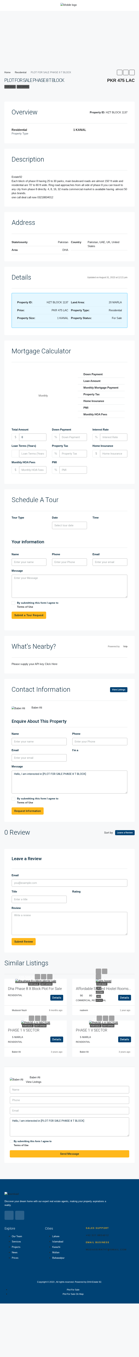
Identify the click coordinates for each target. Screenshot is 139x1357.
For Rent (101, 984)
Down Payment (61, 429)
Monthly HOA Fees (23, 462)
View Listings (118, 689)
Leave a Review (125, 832)
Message (17, 570)
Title (14, 891)
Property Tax (60, 445)
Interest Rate (100, 429)
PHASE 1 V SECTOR (23, 1030)
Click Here (51, 663)
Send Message (69, 1153)
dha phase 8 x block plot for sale (35, 988)
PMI (54, 462)
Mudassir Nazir (19, 1010)
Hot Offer (23, 87)
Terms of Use (25, 606)
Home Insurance (102, 445)
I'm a (75, 750)
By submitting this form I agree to (37, 604)
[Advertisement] (69, 37)
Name (15, 554)
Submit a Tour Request (28, 615)
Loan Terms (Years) (24, 445)
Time (95, 517)
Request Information (27, 811)
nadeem (84, 1010)
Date (55, 517)
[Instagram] (19, 1215)
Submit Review (23, 941)
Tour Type (18, 517)
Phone (56, 554)
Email (96, 554)
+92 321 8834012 (97, 1235)
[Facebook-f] (9, 1215)
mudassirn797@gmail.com (106, 1249)
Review (16, 907)
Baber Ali (16, 1052)
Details (56, 997)
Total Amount (20, 429)
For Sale (10, 87)
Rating (76, 891)
